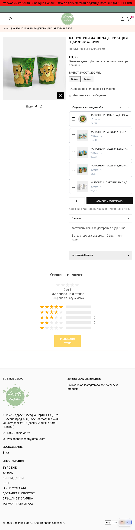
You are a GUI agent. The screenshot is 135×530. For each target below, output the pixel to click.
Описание (77, 218)
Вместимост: (85, 72)
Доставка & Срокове (82, 255)
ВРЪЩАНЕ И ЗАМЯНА (18, 498)
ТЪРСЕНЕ (10, 467)
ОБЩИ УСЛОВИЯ (14, 488)
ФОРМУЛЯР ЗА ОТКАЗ (18, 503)
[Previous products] (121, 107)
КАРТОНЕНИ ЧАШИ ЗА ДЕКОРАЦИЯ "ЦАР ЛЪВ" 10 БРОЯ (110, 131)
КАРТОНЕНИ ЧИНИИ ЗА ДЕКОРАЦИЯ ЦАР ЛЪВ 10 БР (110, 115)
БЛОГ (6, 483)
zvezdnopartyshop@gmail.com (26, 439)
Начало (6, 28)
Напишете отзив (67, 341)
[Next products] (128, 107)
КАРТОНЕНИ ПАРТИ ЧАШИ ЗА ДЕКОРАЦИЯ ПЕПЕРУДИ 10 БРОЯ (110, 182)
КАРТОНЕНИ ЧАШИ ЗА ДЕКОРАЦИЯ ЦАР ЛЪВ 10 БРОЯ (110, 165)
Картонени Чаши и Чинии (99, 208)
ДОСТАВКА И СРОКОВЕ (19, 493)
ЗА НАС (8, 472)
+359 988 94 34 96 (18, 433)
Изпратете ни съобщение (89, 95)
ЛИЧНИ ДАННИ (13, 478)
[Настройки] (122, 18)
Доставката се (99, 61)
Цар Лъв (123, 208)
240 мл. (87, 79)
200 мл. (74, 79)
